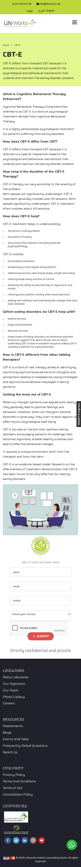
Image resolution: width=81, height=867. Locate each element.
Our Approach (14, 684)
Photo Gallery (14, 697)
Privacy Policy (14, 775)
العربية (41, 11)
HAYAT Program (78, 414)
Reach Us (10, 752)
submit (43, 636)
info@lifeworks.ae (49, 4)
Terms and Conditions (19, 781)
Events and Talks (16, 739)
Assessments (13, 726)
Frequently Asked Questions (25, 745)
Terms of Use (12, 788)
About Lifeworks (15, 677)
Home (6, 45)
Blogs (7, 732)
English (50, 11)
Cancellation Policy (18, 794)
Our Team (10, 690)
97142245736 (23, 4)
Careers (9, 703)
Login (29, 11)
